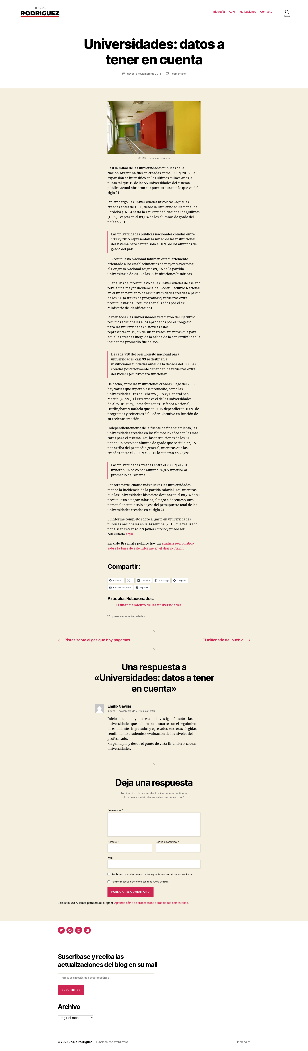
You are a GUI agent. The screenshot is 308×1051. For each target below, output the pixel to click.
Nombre (113, 842)
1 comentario (178, 73)
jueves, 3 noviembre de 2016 (144, 73)
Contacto (266, 11)
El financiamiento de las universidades (148, 605)
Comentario (115, 810)
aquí (129, 534)
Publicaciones (247, 11)
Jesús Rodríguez (80, 1042)
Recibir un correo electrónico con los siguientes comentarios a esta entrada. (151, 874)
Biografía (219, 11)
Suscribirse (71, 989)
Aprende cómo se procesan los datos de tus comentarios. (151, 902)
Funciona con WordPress (112, 1042)
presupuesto (119, 616)
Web (110, 857)
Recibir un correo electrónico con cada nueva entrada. (140, 881)
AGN (232, 11)
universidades (136, 616)
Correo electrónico (167, 842)
